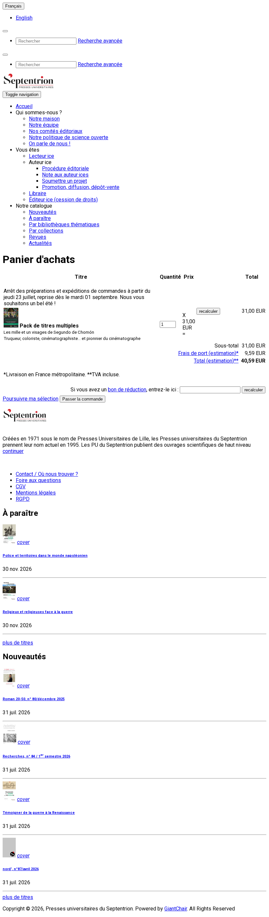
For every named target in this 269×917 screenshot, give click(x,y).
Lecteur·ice (41, 156)
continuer (13, 451)
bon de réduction (127, 389)
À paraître (40, 218)
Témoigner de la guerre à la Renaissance (39, 813)
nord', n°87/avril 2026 (21, 869)
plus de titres (18, 643)
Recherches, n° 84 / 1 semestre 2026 (36, 756)
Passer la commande (82, 399)
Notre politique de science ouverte (68, 137)
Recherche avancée (100, 41)
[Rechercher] (5, 31)
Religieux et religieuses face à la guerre (38, 612)
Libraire (37, 193)
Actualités (40, 243)
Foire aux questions (38, 480)
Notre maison (44, 119)
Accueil (24, 106)
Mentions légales (36, 493)
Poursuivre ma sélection (30, 399)
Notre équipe (44, 125)
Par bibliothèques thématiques (64, 224)
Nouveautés (42, 212)
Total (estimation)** (216, 361)
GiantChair (175, 909)
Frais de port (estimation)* (208, 353)
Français (13, 6)
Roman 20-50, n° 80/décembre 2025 (34, 699)
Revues (37, 237)
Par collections (46, 231)
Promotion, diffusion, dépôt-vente (80, 187)
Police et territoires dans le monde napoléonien (45, 555)
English (24, 18)
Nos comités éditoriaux (55, 131)
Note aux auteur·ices (65, 175)
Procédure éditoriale (65, 168)
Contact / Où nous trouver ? (47, 474)
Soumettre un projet (64, 181)
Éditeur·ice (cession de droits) (63, 199)
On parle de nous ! (50, 143)
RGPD (23, 499)
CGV (21, 486)
